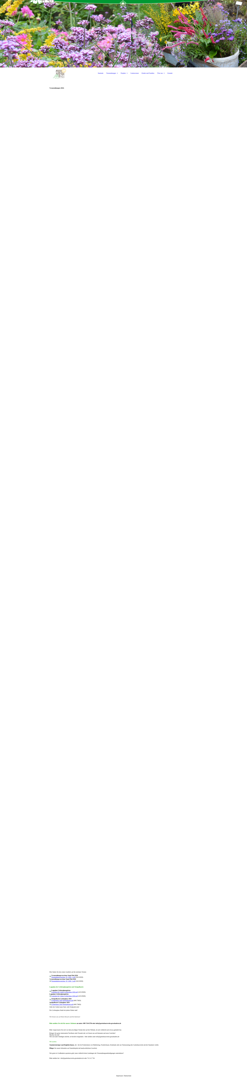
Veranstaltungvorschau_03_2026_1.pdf (63, 977)
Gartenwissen (134, 73)
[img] (123, 33)
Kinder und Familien (148, 73)
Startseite (100, 73)
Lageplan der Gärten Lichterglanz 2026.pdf (64, 992)
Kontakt (169, 73)
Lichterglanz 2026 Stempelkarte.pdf (62, 1000)
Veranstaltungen (111, 73)
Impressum (119, 1076)
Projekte (123, 73)
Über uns (160, 73)
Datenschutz (127, 1076)
